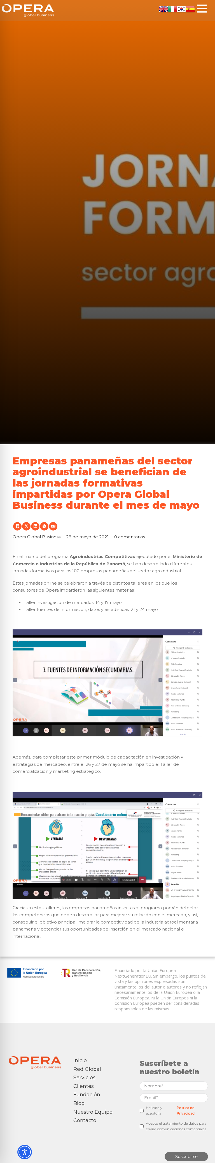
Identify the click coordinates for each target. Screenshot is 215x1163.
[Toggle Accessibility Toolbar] (24, 1152)
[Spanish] (190, 8)
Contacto (84, 1120)
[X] (26, 526)
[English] (163, 8)
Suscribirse (186, 1156)
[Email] (53, 526)
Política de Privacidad (186, 1110)
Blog (79, 1103)
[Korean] (181, 8)
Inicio (80, 1060)
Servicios (84, 1077)
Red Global (87, 1069)
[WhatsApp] (44, 526)
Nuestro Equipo (93, 1112)
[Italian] (172, 8)
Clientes (83, 1086)
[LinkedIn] (35, 526)
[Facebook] (17, 526)
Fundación (86, 1095)
